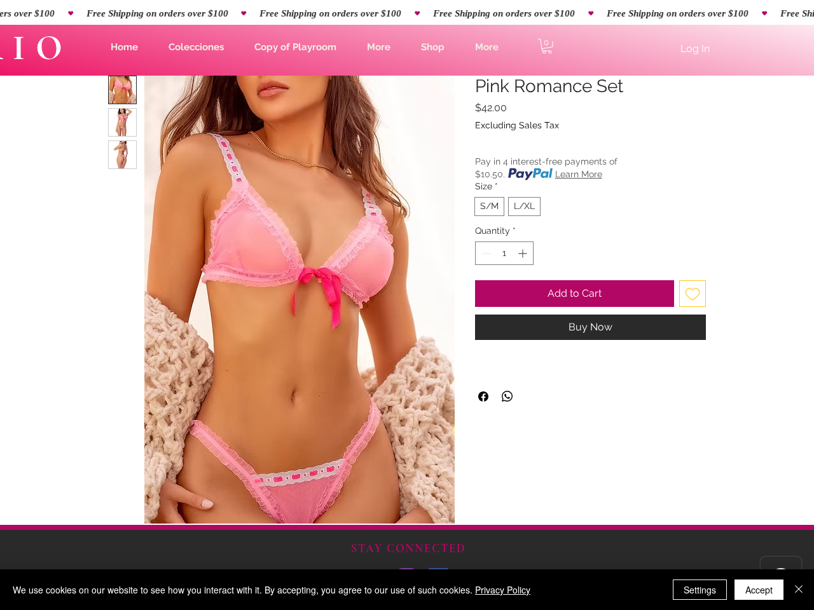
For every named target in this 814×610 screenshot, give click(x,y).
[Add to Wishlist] (692, 293)
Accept (759, 589)
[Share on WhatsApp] (507, 396)
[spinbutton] (504, 253)
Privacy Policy (502, 589)
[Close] (798, 590)
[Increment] (524, 253)
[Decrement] (485, 253)
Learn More (578, 174)
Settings (700, 589)
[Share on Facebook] (483, 396)
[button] (196, 47)
